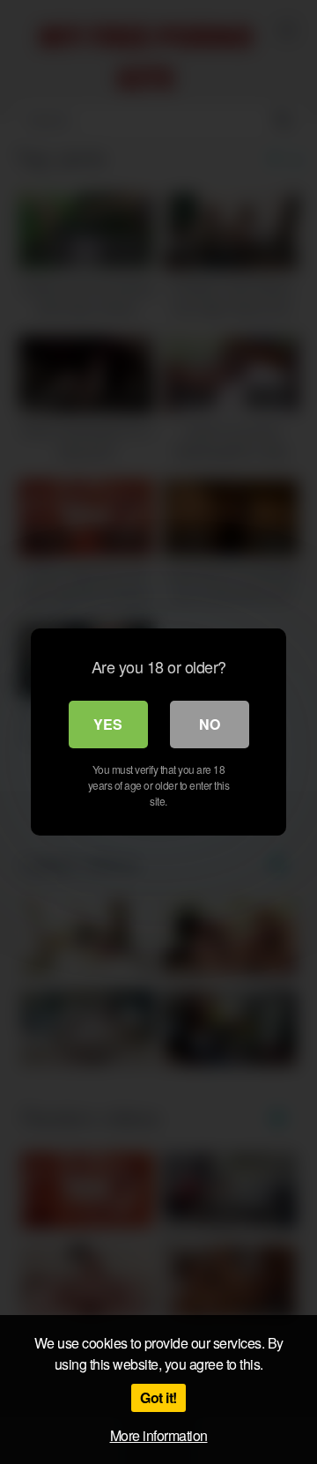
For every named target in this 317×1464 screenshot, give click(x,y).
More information (159, 1435)
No (209, 724)
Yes (107, 724)
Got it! (158, 1397)
